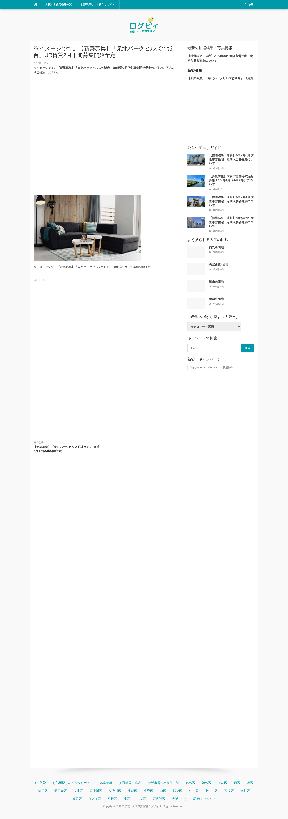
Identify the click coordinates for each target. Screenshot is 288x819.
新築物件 (228, 367)
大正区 (43, 791)
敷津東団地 (216, 299)
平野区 (112, 799)
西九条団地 (216, 247)
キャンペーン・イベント (204, 367)
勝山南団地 (216, 281)
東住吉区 (211, 791)
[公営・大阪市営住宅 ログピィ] (144, 25)
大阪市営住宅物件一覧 (58, 4)
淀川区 (245, 791)
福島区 (206, 783)
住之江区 (94, 799)
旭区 (163, 791)
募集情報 (106, 783)
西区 (237, 783)
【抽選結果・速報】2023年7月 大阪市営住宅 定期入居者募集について (231, 222)
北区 (127, 799)
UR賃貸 (40, 783)
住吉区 (193, 791)
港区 (250, 783)
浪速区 (78, 791)
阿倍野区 (159, 799)
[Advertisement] (105, 105)
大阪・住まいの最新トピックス (194, 799)
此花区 (222, 783)
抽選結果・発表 (130, 783)
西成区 (229, 791)
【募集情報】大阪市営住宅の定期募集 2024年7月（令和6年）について (231, 180)
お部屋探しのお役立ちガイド (98, 4)
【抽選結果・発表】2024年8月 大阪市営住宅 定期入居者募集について (231, 159)
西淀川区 (96, 791)
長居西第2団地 (218, 264)
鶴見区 (77, 799)
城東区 (177, 791)
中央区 (141, 799)
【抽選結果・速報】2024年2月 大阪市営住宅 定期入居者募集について (231, 201)
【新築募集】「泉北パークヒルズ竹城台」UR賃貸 (220, 78)
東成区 (132, 791)
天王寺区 (60, 791)
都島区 (190, 783)
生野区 (148, 791)
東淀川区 (115, 791)
